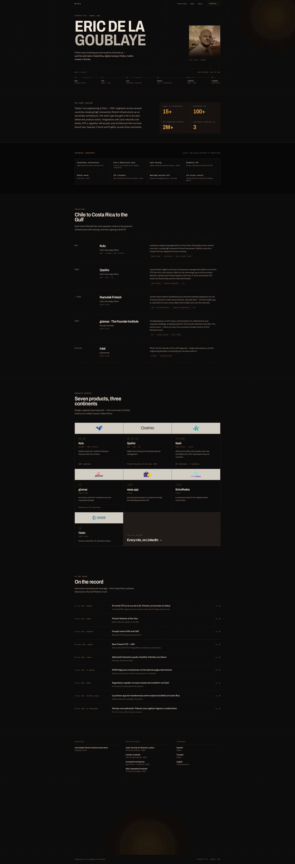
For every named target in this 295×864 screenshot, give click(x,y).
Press (200, 4)
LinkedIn (214, 3)
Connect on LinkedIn (89, 827)
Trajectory (182, 4)
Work (192, 4)
